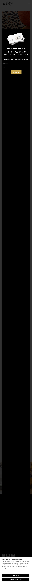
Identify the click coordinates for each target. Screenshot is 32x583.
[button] (28, 31)
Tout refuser (16, 575)
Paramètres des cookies (16, 571)
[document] (16, 291)
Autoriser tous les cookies (15, 579)
